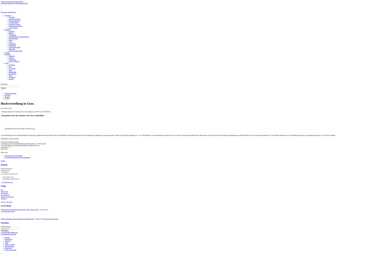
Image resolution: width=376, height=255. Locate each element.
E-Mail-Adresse (6, 226)
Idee (2, 190)
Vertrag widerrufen (6, 202)
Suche (3, 88)
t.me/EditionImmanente (8, 211)
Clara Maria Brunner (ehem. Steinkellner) (17, 157)
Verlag (3, 186)
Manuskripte (4, 191)
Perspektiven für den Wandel (14, 156)
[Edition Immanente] (14, 3)
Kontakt (4, 165)
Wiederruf (4, 198)
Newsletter (5, 223)
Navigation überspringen (8, 12)
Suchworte (4, 84)
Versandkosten (5, 195)
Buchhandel (4, 193)
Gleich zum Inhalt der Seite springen (12, 1)
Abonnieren (5, 230)
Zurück (3, 161)
